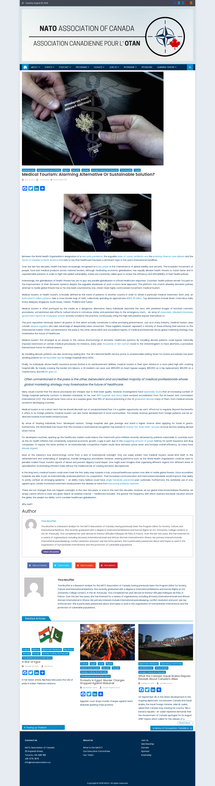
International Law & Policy (49, 170)
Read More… (185, 722)
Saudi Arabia (161, 668)
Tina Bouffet (126, 170)
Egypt (93, 663)
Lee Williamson (146, 668)
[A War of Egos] (49, 635)
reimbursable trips (52, 357)
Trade (137, 170)
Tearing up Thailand (36, 727)
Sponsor (145, 751)
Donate (98, 67)
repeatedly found (153, 391)
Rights (66, 170)
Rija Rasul (68, 649)
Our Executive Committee (96, 751)
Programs (81, 67)
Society (85, 170)
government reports (32, 315)
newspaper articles (55, 315)
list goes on (51, 371)
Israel (101, 663)
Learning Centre (165, 67)
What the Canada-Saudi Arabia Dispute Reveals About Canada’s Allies (164, 677)
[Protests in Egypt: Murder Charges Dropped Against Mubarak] (107, 642)
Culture (26, 649)
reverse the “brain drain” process (143, 426)
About (34, 67)
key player (103, 266)
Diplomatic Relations (51, 649)
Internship (129, 67)
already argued (29, 448)
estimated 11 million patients (36, 298)
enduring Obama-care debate (168, 256)
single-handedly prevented (120, 479)
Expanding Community (171, 663)
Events (48, 67)
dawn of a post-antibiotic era (132, 256)
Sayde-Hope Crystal (90, 668)
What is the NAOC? (93, 747)
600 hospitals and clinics (109, 395)
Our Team (88, 755)
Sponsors (147, 67)
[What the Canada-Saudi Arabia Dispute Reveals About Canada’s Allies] (165, 642)
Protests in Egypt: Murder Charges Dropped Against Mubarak (102, 681)
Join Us (113, 67)
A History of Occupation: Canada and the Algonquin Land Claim (173, 728)
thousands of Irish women (116, 343)
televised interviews (182, 312)
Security (75, 170)
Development (29, 170)
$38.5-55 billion (134, 298)
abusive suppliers (39, 326)
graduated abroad (144, 399)
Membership (147, 743)
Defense (35, 649)
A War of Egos (31, 662)
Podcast (64, 67)
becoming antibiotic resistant (124, 483)
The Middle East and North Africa (37, 658)
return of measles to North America (40, 260)
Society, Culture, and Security (105, 170)
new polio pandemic (92, 256)
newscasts (165, 312)
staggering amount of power (138, 441)
